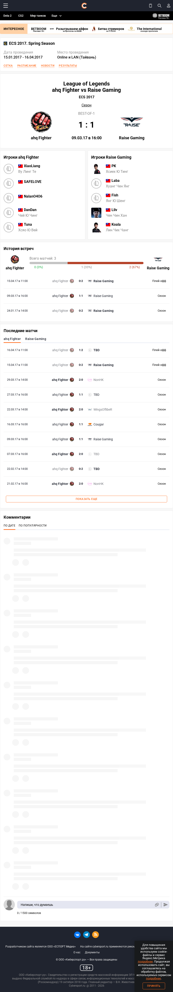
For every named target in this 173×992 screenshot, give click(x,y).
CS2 (20, 15)
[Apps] (150, 5)
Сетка (8, 65)
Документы (92, 952)
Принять (154, 986)
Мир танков (38, 15)
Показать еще (87, 499)
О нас (76, 952)
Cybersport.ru (77, 985)
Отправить (165, 904)
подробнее (145, 961)
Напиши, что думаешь (37, 905)
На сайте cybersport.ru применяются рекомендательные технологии (124, 946)
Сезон (86, 105)
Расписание (26, 65)
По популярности (33, 525)
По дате (9, 525)
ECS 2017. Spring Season (32, 43)
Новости (48, 65)
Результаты (68, 65)
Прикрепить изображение (156, 904)
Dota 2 (7, 15)
